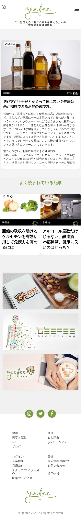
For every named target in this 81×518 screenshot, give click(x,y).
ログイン (18, 456)
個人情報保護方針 (59, 461)
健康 (15, 433)
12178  (8, 196)
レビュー (18, 442)
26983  (10, 43)
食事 (50, 433)
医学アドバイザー (24, 478)
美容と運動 (19, 437)
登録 (50, 456)
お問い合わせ (56, 465)
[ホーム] (40, 496)
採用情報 (53, 473)
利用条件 (18, 465)
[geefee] (40, 12)
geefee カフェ (57, 442)
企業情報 (18, 461)
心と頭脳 (53, 437)
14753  (48, 196)
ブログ (16, 446)
